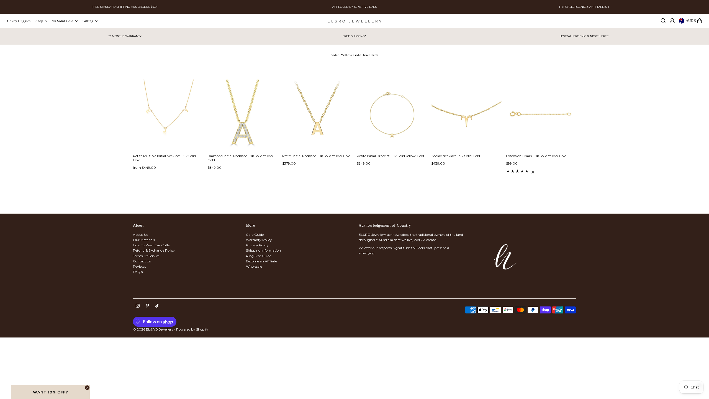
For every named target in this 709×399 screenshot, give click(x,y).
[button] (50, 392)
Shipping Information (263, 250)
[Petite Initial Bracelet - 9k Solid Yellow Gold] (392, 115)
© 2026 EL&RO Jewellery (153, 329)
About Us (140, 234)
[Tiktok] (156, 306)
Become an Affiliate (261, 261)
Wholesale (254, 266)
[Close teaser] (87, 387)
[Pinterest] (147, 306)
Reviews (139, 266)
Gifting (88, 21)
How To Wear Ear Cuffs (151, 245)
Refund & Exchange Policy (154, 250)
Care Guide (255, 234)
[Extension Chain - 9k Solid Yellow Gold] (541, 115)
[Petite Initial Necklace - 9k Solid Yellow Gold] (317, 115)
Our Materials (144, 240)
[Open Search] (663, 20)
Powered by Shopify (192, 329)
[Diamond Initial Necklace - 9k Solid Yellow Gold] (242, 115)
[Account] (672, 20)
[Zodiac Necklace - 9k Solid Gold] (466, 115)
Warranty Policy (259, 240)
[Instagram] (138, 306)
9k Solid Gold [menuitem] (62, 21)
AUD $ (691, 21)
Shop (39, 21)
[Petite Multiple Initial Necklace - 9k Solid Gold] (168, 115)
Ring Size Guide (258, 256)
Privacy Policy (257, 245)
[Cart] (699, 20)
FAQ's (138, 272)
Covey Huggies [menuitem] (18, 21)
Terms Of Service (146, 256)
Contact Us (142, 261)
